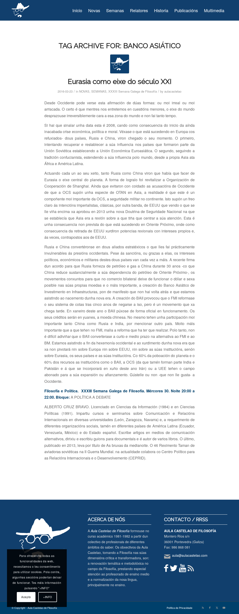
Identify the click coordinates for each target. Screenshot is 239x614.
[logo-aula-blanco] (21, 10)
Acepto (26, 597)
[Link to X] (216, 607)
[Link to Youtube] (223, 607)
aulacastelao (172, 91)
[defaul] (119, 63)
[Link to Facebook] (209, 607)
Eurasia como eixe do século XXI (120, 81)
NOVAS (84, 91)
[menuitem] (77, 10)
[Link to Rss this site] (202, 607)
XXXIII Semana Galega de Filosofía (132, 91)
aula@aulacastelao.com (189, 555)
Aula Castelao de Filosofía (110, 530)
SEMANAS (98, 91)
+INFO (47, 597)
